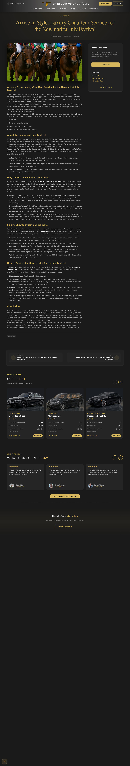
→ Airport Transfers (97, 78)
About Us (82, 9)
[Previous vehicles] (115, 382)
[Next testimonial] (120, 457)
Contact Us (94, 9)
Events (63, 9)
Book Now (105, 3)
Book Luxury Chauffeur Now (65, 496)
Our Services (36, 9)
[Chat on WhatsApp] (4, 761)
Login (119, 3)
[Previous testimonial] (115, 457)
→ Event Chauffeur (97, 81)
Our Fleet (51, 9)
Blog (73, 9)
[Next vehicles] (120, 382)
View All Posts (64, 527)
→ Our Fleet (95, 75)
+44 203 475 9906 (106, 87)
